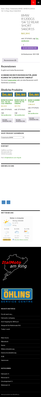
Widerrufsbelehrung (7, 349)
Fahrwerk (4, 374)
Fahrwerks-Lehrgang (8, 318)
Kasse (3, 345)
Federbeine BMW (16, 9)
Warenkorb (4, 341)
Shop (7, 9)
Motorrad (4, 377)
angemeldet (12, 80)
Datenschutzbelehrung (8, 353)
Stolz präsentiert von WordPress (10, 394)
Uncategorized (6, 381)
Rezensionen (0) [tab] (10, 60)
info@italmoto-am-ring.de (12, 157)
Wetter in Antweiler (17, 218)
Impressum (4, 360)
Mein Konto (5, 338)
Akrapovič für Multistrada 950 (10, 325)
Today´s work (5, 329)
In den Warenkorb (30, 48)
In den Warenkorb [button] (6, 120)
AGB (2, 356)
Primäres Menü (38, 2)
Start (3, 9)
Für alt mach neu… (7, 314)
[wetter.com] (7, 240)
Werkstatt (4, 385)
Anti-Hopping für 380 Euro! (10, 322)
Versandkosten (6, 115)
